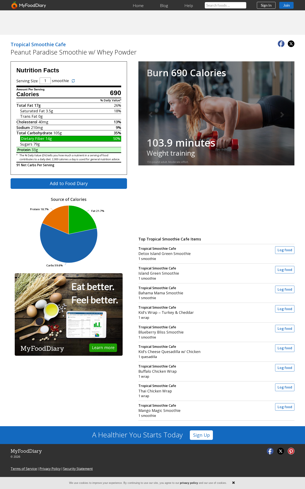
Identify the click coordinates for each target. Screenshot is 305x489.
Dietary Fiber (32, 138)
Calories (27, 94)
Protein (23, 149)
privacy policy (189, 482)
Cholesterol (26, 121)
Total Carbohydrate (34, 132)
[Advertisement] (152, 22)
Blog (164, 5)
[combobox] (225, 5)
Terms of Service (24, 468)
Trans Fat (28, 116)
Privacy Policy (50, 468)
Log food (284, 250)
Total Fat (24, 105)
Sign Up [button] (201, 435)
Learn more (103, 347)
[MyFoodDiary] (28, 5)
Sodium (23, 127)
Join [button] (286, 5)
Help (188, 5)
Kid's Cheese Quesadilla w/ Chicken (169, 349)
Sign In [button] (266, 5)
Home (138, 5)
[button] (150, 113)
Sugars (26, 144)
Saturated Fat (32, 110)
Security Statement (78, 468)
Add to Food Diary (69, 183)
